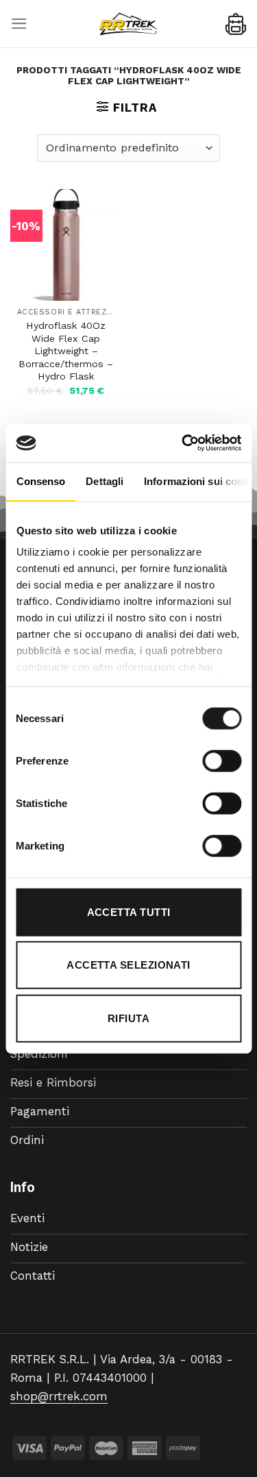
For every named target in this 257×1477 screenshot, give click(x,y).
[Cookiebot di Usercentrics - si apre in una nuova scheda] (183, 443)
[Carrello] (236, 24)
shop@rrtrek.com (59, 1396)
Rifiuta (128, 1017)
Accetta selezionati (128, 965)
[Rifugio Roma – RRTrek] (129, 24)
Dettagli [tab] (104, 480)
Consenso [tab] (40, 480)
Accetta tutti (129, 911)
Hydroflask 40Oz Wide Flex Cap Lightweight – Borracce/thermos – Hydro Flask (66, 351)
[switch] (221, 760)
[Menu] (19, 23)
